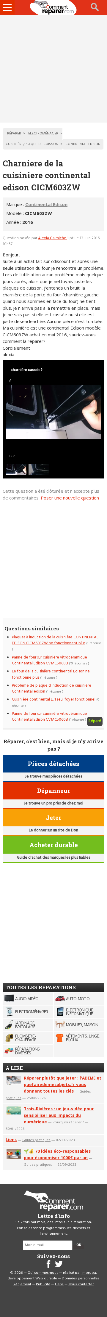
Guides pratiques (36, 1140)
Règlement (22, 1284)
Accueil (53, 7)
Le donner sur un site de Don (53, 830)
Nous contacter (81, 1284)
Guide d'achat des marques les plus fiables (53, 858)
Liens (11, 1139)
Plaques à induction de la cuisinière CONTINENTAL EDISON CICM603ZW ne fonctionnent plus (55, 640)
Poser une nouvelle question (70, 498)
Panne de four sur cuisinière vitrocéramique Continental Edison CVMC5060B (49, 660)
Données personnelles (81, 1278)
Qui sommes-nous (43, 1273)
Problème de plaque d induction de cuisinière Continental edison (51, 688)
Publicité (43, 1284)
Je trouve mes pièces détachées (53, 776)
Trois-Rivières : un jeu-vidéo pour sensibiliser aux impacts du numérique (59, 1115)
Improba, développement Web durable (52, 1276)
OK (78, 1245)
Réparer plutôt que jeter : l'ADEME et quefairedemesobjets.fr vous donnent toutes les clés (62, 1084)
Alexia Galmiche (52, 238)
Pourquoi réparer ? (68, 1122)
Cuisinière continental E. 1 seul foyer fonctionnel (53, 699)
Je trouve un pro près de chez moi (53, 803)
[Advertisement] (53, 68)
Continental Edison (46, 204)
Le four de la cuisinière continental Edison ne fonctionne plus (51, 674)
